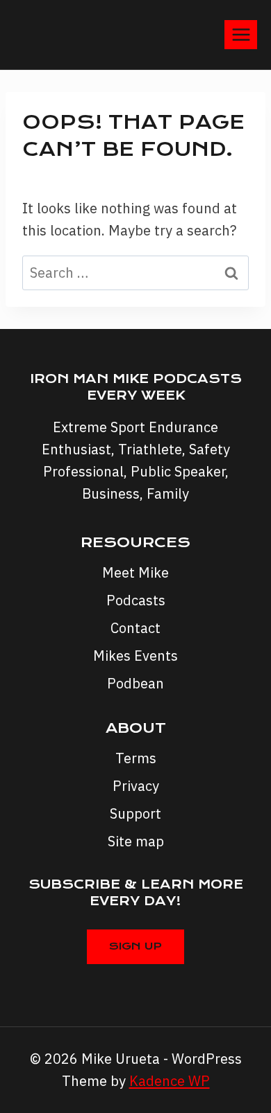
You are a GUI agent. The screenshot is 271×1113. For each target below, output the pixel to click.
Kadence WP (169, 1080)
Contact (135, 627)
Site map (136, 841)
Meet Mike (135, 572)
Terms (135, 758)
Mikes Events (135, 655)
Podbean (135, 683)
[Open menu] (240, 34)
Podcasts (135, 600)
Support (135, 813)
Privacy (136, 785)
